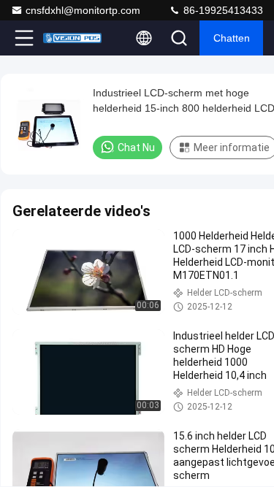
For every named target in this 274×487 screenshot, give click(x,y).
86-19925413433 (221, 10)
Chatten (231, 38)
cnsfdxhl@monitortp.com (83, 10)
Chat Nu (136, 147)
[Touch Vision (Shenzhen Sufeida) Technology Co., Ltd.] (72, 37)
